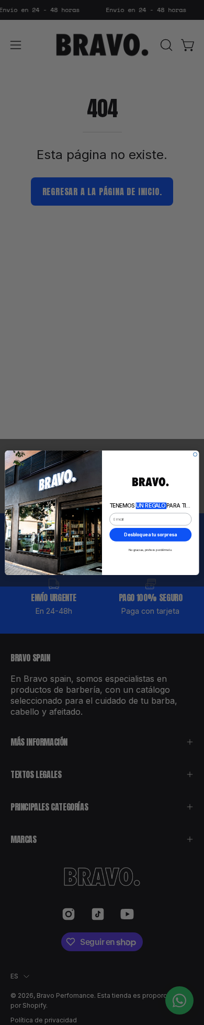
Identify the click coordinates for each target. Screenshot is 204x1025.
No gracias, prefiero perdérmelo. (151, 549)
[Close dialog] (195, 454)
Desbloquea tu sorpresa (150, 534)
